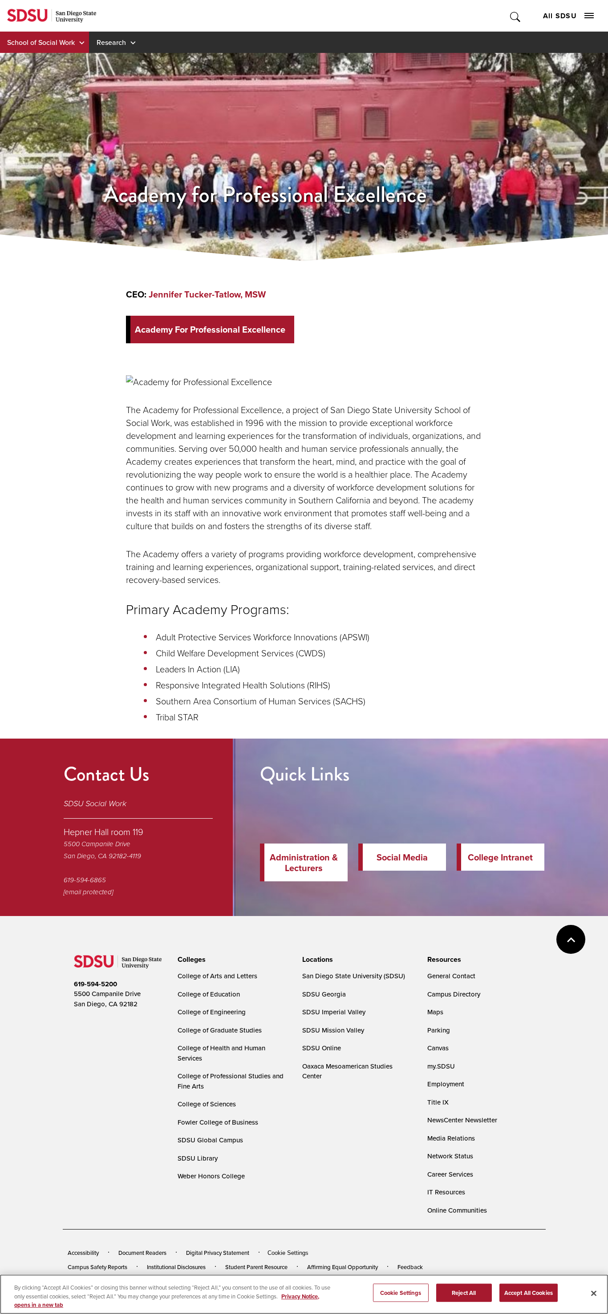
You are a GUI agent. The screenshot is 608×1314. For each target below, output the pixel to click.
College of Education (209, 994)
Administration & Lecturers (304, 862)
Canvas (438, 1048)
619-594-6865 (85, 880)
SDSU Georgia (324, 994)
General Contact (451, 975)
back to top (570, 939)
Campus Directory (453, 994)
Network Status (450, 1156)
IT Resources (446, 1192)
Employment (445, 1084)
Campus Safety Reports (97, 1267)
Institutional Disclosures (176, 1267)
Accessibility (83, 1253)
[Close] (594, 1293)
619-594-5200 (95, 984)
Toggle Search (515, 16)
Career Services (450, 1174)
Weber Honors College (211, 1176)
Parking (438, 1030)
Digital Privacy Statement (217, 1253)
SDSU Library (198, 1158)
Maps (435, 1012)
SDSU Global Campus (210, 1140)
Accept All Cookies (528, 1292)
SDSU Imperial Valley (333, 1012)
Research (111, 42)
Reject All (464, 1292)
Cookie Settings (288, 1253)
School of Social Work (41, 42)
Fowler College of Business (218, 1122)
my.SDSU (441, 1066)
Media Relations (451, 1138)
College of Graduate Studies (220, 1030)
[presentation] (190, 960)
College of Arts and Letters (217, 975)
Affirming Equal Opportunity (342, 1267)
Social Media (402, 857)
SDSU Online (321, 1048)
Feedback (410, 1267)
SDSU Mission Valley (333, 1030)
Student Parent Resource (256, 1267)
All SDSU (560, 16)
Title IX (438, 1102)
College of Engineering (212, 1012)
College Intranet (500, 857)
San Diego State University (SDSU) (353, 975)
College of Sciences (207, 1104)
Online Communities (457, 1210)
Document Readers (142, 1253)
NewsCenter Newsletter (462, 1120)
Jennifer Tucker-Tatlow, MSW (207, 294)
